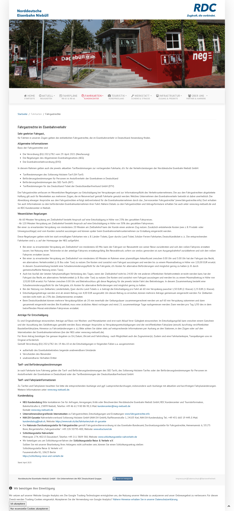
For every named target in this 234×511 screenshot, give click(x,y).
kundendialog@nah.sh (34, 421)
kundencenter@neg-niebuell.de (114, 406)
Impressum (181, 478)
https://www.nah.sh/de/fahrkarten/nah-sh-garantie (81, 421)
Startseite (22, 114)
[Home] (117, 43)
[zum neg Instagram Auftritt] (123, 478)
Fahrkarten (93, 97)
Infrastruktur (169, 97)
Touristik (117, 97)
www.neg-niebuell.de (58, 389)
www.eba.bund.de (103, 429)
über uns (196, 97)
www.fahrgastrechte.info (137, 413)
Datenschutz (194, 478)
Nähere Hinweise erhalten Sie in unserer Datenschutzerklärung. (145, 499)
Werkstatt (140, 97)
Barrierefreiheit (208, 478)
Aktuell (46, 97)
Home (29, 97)
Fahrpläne (69, 97)
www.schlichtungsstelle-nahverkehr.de (117, 436)
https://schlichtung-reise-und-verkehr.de (43, 456)
